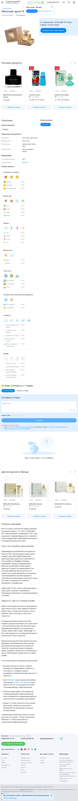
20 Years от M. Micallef (21, 682)
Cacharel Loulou (34, 95)
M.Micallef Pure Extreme (63, 504)
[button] (71, 62)
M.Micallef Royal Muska (11, 504)
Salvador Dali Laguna (62, 95)
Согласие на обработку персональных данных (21, 427)
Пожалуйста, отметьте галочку (10, 425)
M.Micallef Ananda (35, 504)
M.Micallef (11, 680)
